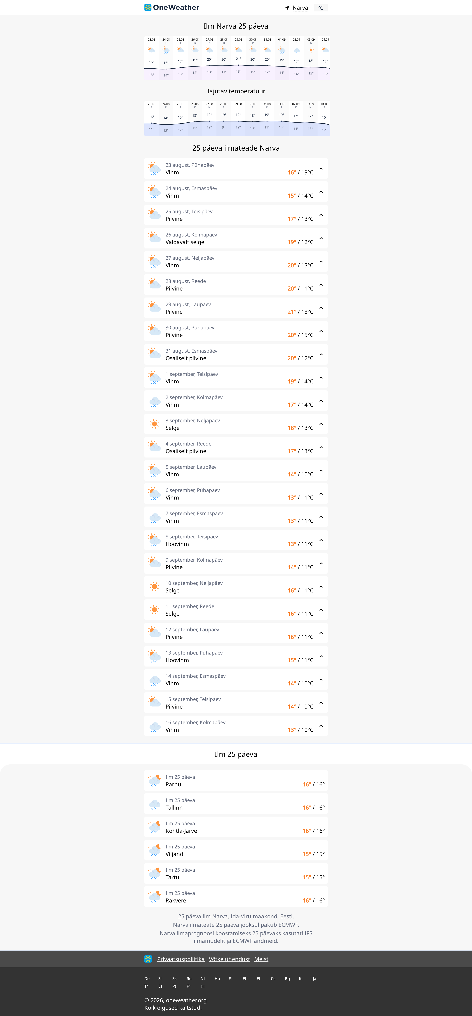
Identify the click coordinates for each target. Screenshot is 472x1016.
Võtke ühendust (229, 959)
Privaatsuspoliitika (181, 959)
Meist (261, 959)
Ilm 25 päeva (180, 776)
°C (321, 7)
